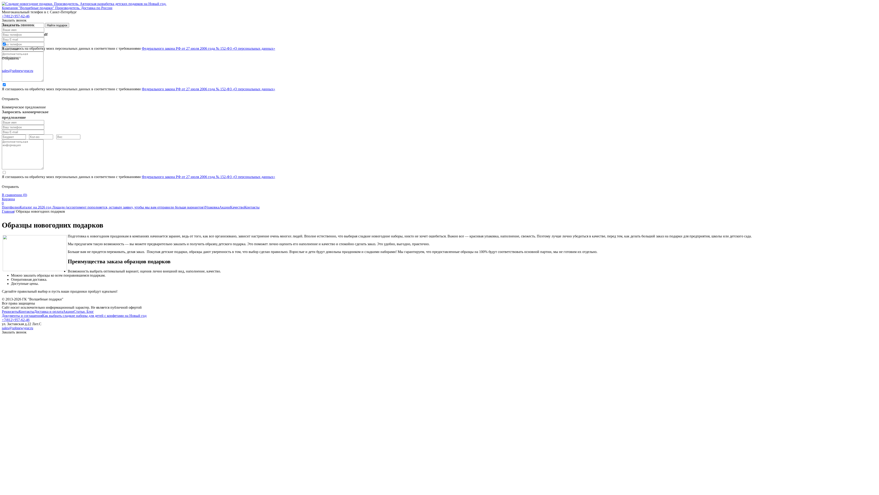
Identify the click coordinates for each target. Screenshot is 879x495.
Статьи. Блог (84, 312)
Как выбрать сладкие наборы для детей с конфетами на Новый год (94, 316)
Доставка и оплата (48, 312)
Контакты (252, 207)
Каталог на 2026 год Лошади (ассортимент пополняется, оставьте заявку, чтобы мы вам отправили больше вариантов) (112, 207)
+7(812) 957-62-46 (16, 320)
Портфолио (11, 207)
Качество (237, 207)
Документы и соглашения (22, 316)
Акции (224, 207)
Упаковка (212, 207)
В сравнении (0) (14, 195)
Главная (8, 211)
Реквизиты (10, 312)
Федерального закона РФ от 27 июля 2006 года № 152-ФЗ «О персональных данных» (208, 48)
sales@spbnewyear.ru (17, 71)
